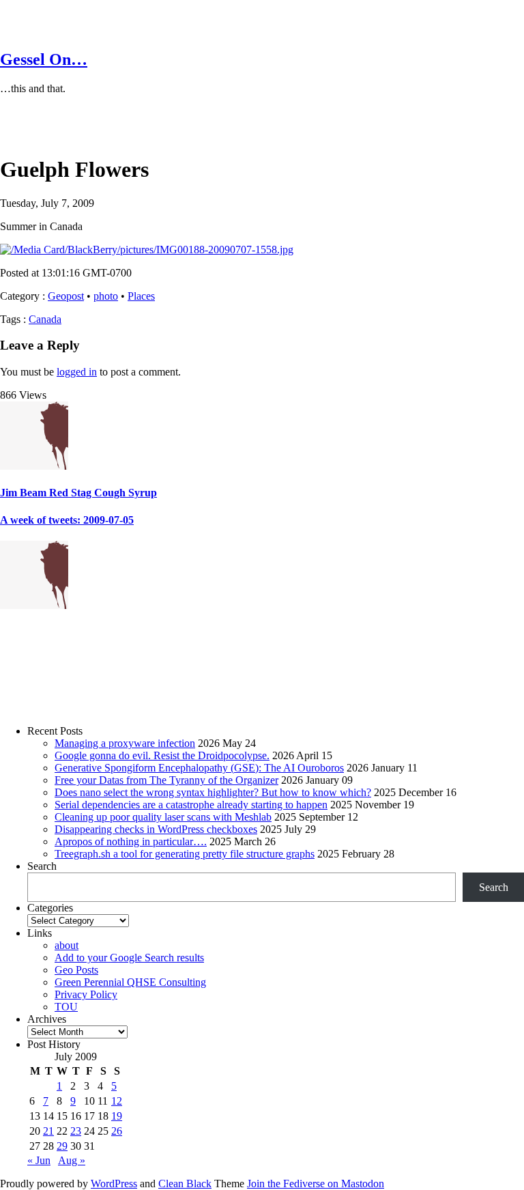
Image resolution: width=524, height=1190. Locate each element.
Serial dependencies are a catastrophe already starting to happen (191, 804)
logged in (77, 372)
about (66, 945)
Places (141, 296)
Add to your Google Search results (129, 957)
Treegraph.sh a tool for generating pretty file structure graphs (185, 854)
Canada (45, 319)
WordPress (114, 1183)
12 (116, 1101)
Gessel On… (43, 59)
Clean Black (185, 1183)
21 (48, 1131)
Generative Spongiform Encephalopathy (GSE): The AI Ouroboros (199, 768)
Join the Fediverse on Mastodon (315, 1183)
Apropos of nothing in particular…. (131, 841)
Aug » (71, 1160)
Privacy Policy (86, 994)
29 (62, 1146)
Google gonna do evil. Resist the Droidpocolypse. (162, 755)
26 (116, 1131)
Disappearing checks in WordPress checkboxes (156, 829)
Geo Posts (76, 970)
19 (116, 1116)
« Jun (38, 1160)
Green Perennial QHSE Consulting (130, 982)
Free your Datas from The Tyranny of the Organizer (166, 780)
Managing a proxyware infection (125, 743)
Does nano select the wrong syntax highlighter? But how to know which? (213, 792)
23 (75, 1131)
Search (42, 866)
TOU (66, 1006)
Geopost (66, 296)
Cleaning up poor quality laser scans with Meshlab (163, 817)
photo (105, 296)
